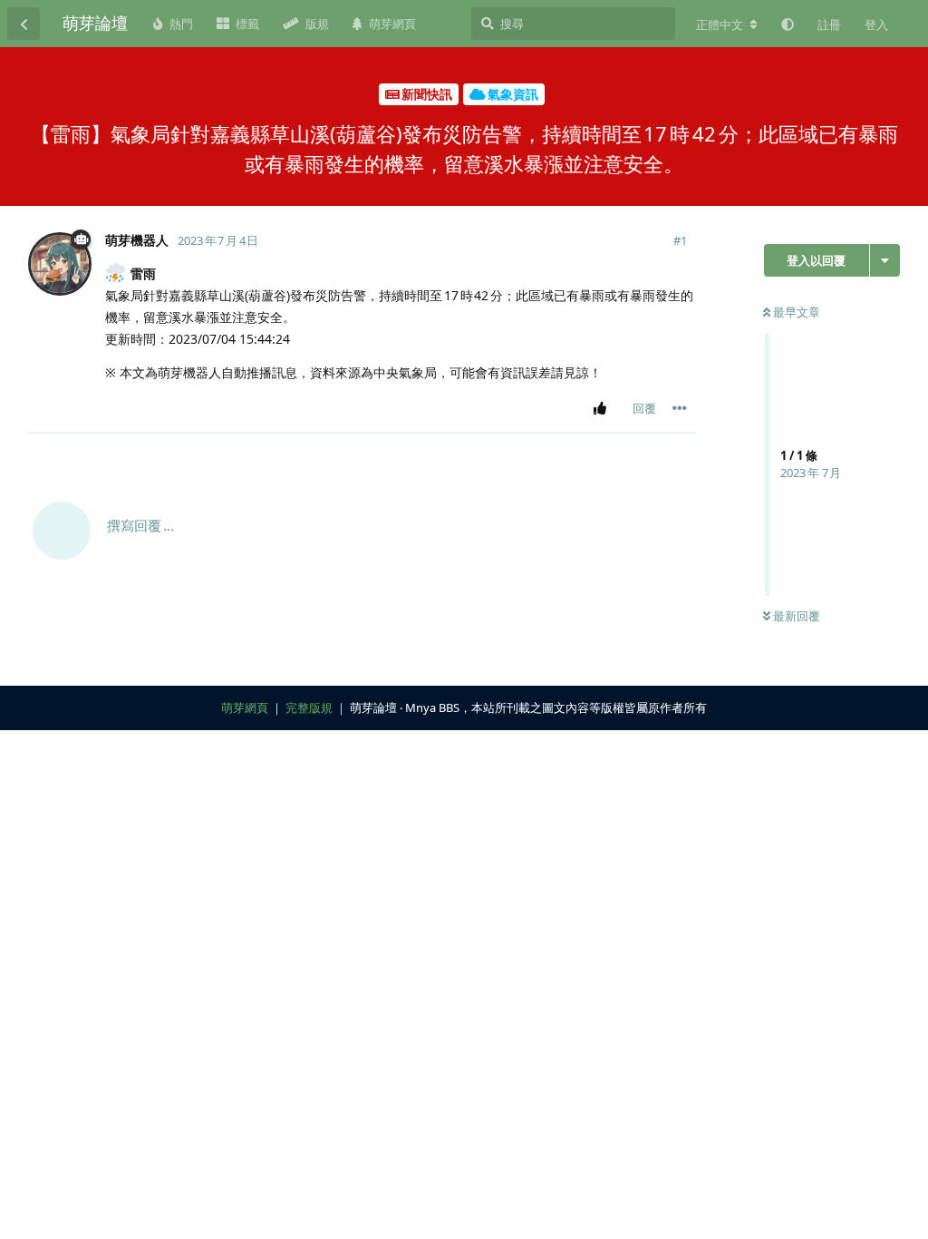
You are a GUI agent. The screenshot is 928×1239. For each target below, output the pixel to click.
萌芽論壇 (95, 23)
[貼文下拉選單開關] (679, 408)
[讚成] (603, 409)
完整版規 (309, 707)
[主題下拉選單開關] (885, 260)
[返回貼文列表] (23, 23)
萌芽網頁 (244, 707)
